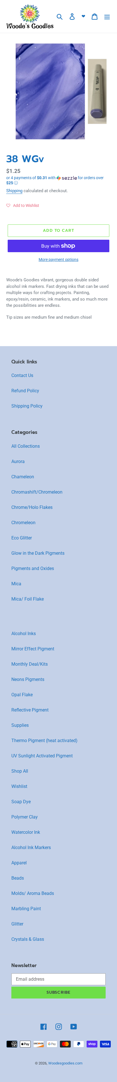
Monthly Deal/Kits (29, 664)
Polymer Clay (24, 817)
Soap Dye (21, 801)
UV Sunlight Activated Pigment (42, 756)
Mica (16, 583)
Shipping (14, 190)
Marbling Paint (26, 908)
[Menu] (107, 16)
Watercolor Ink (25, 832)
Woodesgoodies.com (65, 1063)
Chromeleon (23, 522)
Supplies (20, 725)
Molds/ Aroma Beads (32, 893)
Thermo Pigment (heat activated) (44, 740)
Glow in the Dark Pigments (37, 553)
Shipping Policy (27, 406)
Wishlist (19, 786)
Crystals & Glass (27, 939)
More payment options (58, 259)
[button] (58, 180)
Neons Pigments (27, 679)
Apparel (19, 862)
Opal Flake (22, 694)
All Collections (25, 446)
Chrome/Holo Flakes (32, 507)
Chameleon (22, 476)
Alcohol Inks (23, 633)
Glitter (17, 924)
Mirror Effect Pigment (32, 649)
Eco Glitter (21, 538)
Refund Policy (25, 390)
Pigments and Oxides (32, 568)
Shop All (19, 771)
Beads (17, 878)
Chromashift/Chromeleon (36, 492)
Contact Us (22, 375)
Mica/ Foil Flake (27, 599)
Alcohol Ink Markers (31, 847)
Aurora (18, 461)
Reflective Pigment (30, 710)
